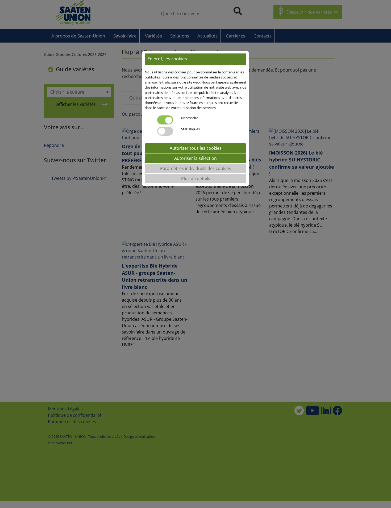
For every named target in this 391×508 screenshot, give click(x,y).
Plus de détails (195, 179)
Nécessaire (189, 118)
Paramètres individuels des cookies (195, 169)
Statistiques (190, 129)
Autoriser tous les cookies (196, 148)
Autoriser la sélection (195, 158)
